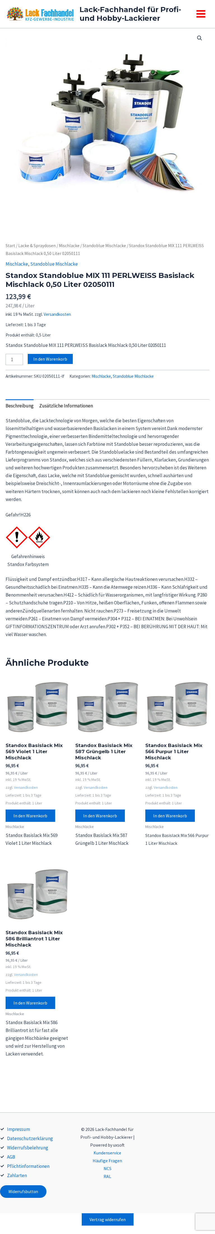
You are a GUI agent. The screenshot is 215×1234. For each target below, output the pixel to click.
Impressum (18, 1129)
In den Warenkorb (50, 359)
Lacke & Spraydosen (37, 245)
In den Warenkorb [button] (30, 815)
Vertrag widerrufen (108, 1219)
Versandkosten (57, 314)
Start (10, 245)
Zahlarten (17, 1175)
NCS (107, 1168)
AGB (11, 1157)
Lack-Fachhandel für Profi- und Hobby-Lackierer (130, 14)
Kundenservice (107, 1153)
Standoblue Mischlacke (104, 245)
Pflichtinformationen (28, 1166)
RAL (107, 1176)
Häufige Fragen (107, 1160)
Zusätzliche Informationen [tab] (66, 406)
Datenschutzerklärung (30, 1138)
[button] (200, 38)
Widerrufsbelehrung (27, 1148)
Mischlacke (69, 245)
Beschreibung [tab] (20, 406)
